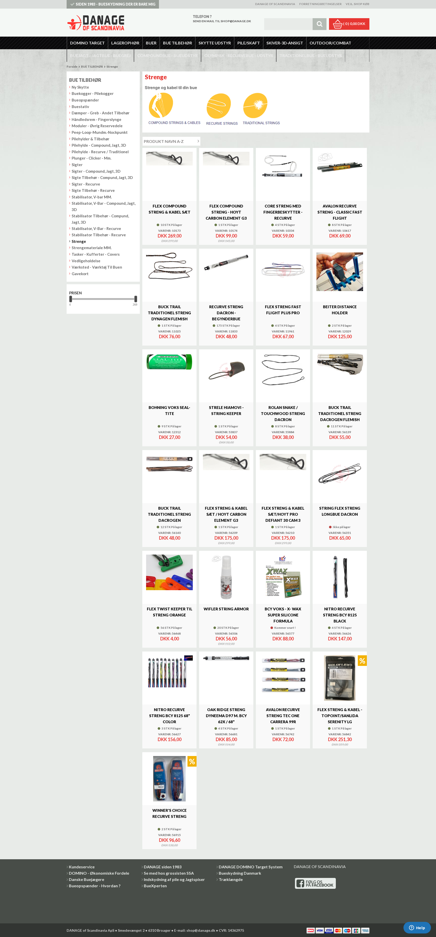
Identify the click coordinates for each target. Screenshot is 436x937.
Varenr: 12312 (169, 432)
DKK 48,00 (226, 336)
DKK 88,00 (283, 638)
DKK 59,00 (283, 236)
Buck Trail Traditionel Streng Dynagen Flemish (169, 312)
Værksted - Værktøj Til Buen (97, 267)
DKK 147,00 (340, 638)
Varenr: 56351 (340, 532)
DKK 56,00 (226, 638)
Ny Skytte (80, 87)
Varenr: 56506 (226, 633)
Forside (72, 66)
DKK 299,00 (169, 241)
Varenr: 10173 (169, 230)
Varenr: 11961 (283, 331)
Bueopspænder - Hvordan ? (95, 885)
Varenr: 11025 (169, 331)
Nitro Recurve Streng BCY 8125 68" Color (169, 715)
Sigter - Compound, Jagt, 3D (96, 171)
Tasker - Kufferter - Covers (96, 254)
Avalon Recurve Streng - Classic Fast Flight (339, 212)
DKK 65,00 (339, 538)
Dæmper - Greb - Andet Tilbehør (100, 113)
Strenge (112, 66)
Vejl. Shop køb (357, 4)
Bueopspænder (85, 100)
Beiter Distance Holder (340, 309)
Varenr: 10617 (340, 230)
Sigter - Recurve (86, 184)
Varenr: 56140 (169, 532)
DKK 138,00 (169, 845)
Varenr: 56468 (169, 633)
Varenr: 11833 (226, 331)
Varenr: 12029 (340, 331)
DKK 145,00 (226, 241)
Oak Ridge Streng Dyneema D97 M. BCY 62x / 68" (226, 715)
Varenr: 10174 (226, 230)
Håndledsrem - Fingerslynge (96, 119)
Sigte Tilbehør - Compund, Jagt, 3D (102, 177)
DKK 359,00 (340, 744)
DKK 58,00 (226, 442)
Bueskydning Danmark (240, 873)
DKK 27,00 (169, 437)
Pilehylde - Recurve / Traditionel (100, 151)
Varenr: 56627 (169, 734)
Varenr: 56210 (283, 532)
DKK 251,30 (340, 739)
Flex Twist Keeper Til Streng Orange (169, 612)
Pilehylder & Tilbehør (90, 139)
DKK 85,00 (226, 739)
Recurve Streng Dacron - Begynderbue (226, 312)
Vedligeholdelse (86, 260)
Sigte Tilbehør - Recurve (93, 190)
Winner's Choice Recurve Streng (169, 813)
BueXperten (155, 885)
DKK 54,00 (226, 437)
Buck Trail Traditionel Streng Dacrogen (169, 514)
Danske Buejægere (86, 879)
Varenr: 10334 (283, 230)
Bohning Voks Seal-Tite (169, 410)
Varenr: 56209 (226, 532)
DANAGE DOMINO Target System (251, 866)
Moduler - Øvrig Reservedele (97, 125)
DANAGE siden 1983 (162, 866)
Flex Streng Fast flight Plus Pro (283, 309)
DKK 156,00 (169, 739)
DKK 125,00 (340, 336)
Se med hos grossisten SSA (169, 873)
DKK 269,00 (169, 236)
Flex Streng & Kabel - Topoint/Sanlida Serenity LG (339, 715)
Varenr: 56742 (283, 734)
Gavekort (80, 273)
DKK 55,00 (339, 437)
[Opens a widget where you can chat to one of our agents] (417, 928)
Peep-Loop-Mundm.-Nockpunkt (100, 132)
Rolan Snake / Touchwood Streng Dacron (283, 413)
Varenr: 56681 (226, 734)
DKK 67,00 (283, 336)
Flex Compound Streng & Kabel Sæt (169, 209)
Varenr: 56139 (340, 432)
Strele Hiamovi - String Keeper (226, 410)
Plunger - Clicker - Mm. (91, 158)
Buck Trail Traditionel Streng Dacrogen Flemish (339, 413)
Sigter (77, 164)
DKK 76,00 (169, 336)
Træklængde (231, 879)
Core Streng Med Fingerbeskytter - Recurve (283, 212)
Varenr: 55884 (283, 432)
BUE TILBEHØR (92, 66)
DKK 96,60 (169, 840)
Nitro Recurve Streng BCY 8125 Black (340, 615)
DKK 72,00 (283, 739)
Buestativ (80, 106)
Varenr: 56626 (340, 633)
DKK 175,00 (226, 538)
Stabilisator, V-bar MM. (92, 197)
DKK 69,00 (339, 236)
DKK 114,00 (226, 744)
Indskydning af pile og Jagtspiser (174, 879)
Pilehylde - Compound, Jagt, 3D (99, 145)
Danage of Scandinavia (275, 4)
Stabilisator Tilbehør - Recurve (99, 234)
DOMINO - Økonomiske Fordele (99, 873)
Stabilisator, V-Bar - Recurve (96, 228)
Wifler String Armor (226, 609)
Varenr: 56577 (283, 633)
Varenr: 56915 (169, 835)
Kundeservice (82, 866)
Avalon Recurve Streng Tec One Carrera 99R (283, 715)
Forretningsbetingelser (320, 4)
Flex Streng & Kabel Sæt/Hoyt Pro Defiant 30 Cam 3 (283, 514)
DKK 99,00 (226, 236)
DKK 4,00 (169, 638)
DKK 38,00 (283, 437)
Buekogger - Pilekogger (93, 93)
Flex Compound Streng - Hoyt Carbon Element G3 (226, 212)
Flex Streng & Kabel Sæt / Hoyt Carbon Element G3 (226, 514)
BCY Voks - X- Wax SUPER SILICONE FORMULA (283, 615)
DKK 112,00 (226, 643)
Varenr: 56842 (340, 734)
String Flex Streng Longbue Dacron (339, 511)
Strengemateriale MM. (92, 247)
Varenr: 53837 (226, 432)
